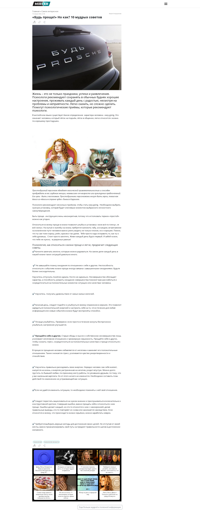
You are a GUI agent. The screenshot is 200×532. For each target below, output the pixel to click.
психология (38, 442)
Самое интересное (49, 11)
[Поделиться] (44, 22)
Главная (36, 11)
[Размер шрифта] (34, 22)
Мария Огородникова (115, 13)
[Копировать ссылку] (39, 22)
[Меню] (165, 4)
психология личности (51, 442)
